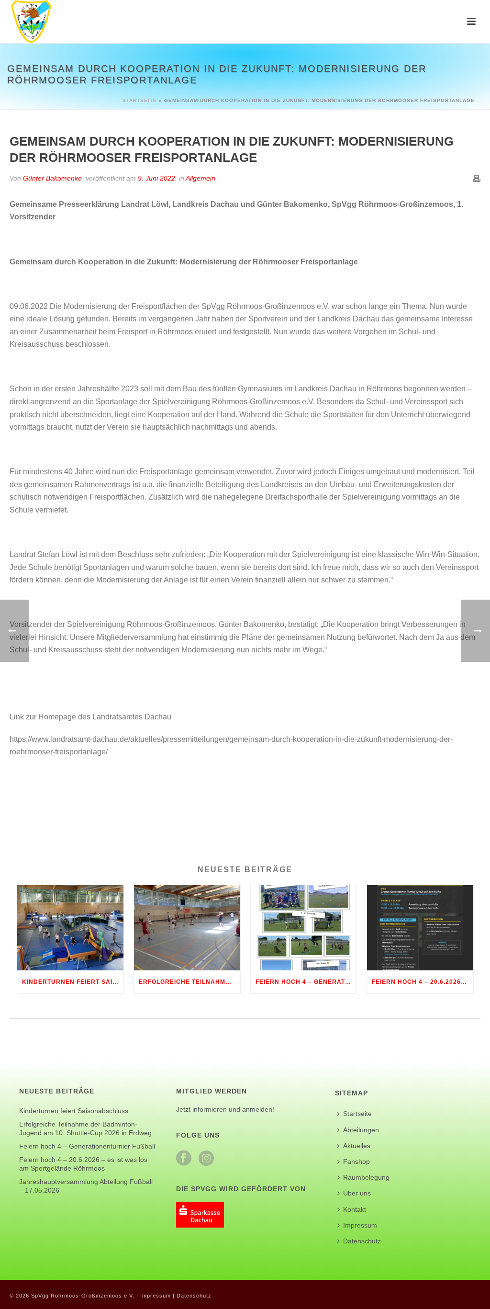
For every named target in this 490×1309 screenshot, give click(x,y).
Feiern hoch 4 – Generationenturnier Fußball (306, 982)
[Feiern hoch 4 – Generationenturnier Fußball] (304, 927)
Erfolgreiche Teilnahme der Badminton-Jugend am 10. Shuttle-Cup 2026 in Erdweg (189, 982)
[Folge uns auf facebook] (183, 1158)
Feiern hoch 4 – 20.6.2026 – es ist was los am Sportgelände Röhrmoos (422, 982)
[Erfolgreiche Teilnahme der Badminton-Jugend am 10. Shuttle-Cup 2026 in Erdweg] (187, 927)
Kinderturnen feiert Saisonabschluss (72, 982)
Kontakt (354, 1209)
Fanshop (356, 1161)
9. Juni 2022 (156, 178)
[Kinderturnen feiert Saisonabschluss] (70, 927)
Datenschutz (362, 1241)
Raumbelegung (366, 1177)
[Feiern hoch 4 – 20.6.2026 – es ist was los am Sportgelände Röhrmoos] (420, 927)
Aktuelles (356, 1146)
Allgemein (200, 178)
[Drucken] (476, 178)
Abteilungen (361, 1130)
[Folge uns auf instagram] (206, 1158)
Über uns (357, 1193)
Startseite (139, 100)
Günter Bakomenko (52, 178)
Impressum (360, 1225)
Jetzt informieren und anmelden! (225, 1109)
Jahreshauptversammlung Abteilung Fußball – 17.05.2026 (86, 1186)
